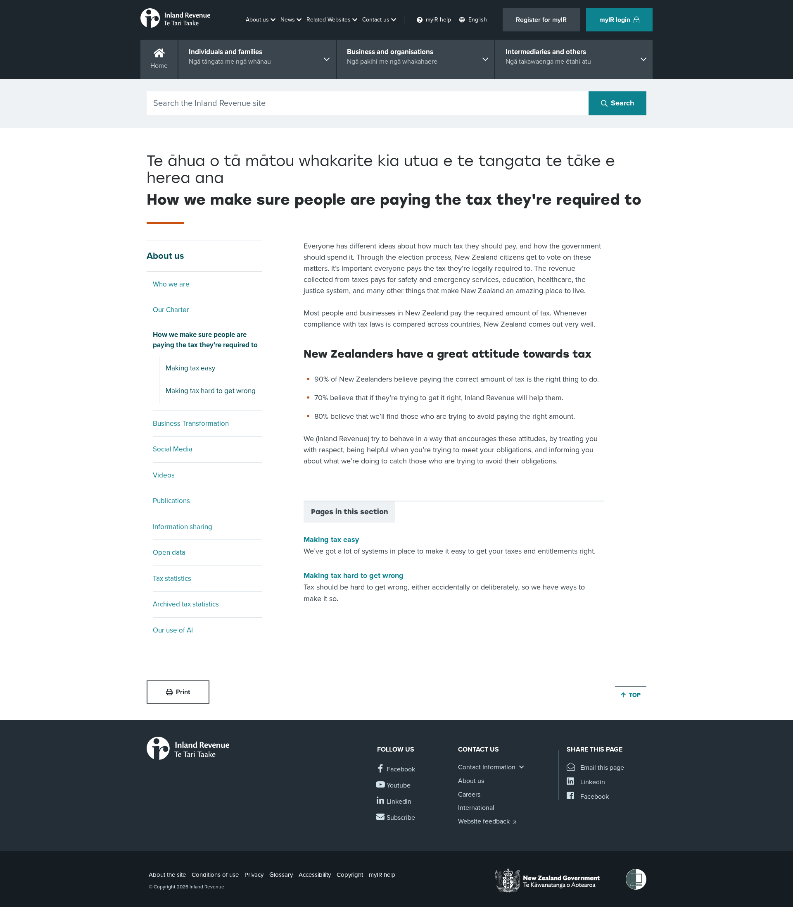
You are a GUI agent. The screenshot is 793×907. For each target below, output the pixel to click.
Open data (169, 552)
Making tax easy (190, 368)
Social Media (172, 449)
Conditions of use (215, 874)
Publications (171, 500)
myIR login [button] (614, 20)
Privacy (254, 874)
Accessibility (315, 874)
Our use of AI (173, 630)
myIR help (382, 874)
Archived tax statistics (186, 604)
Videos (164, 475)
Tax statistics (172, 578)
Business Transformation (191, 423)
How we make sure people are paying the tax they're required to (205, 340)
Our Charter (171, 310)
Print (183, 692)
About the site (167, 874)
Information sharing (182, 527)
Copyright (350, 874)
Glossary (281, 874)
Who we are (171, 284)
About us (165, 256)
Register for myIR (541, 20)
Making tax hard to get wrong (211, 391)
